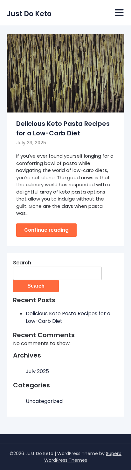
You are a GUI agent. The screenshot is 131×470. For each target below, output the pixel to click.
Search (22, 262)
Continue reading (46, 230)
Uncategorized (44, 401)
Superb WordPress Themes (83, 456)
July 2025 (37, 371)
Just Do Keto (29, 14)
